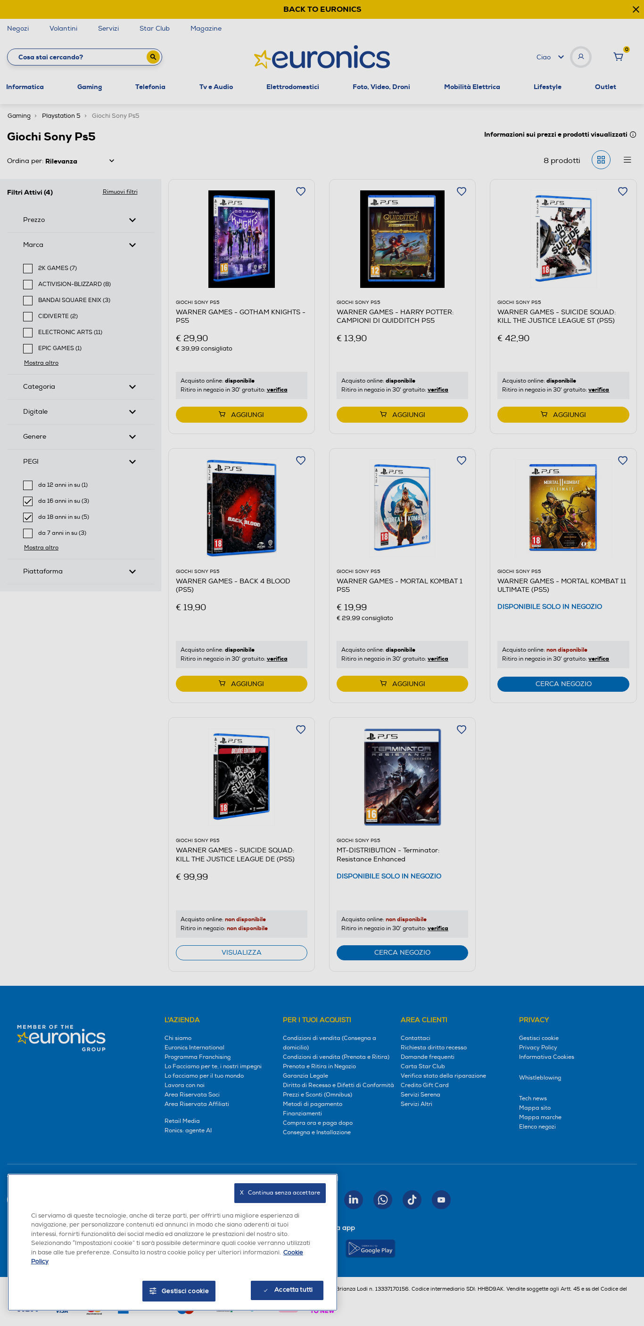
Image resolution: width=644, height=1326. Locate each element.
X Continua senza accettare (280, 1192)
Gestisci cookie (185, 1291)
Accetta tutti (293, 1289)
